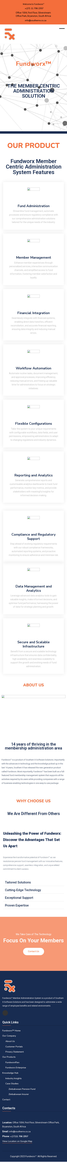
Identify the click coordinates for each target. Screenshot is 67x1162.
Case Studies (12, 1083)
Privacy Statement (14, 1051)
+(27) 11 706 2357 (34, 8)
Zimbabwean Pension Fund (22, 1089)
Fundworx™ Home (11, 1030)
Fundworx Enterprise (15, 1067)
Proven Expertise (17, 905)
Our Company (9, 1035)
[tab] (33, 882)
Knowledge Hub (10, 1072)
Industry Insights (13, 1078)
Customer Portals (14, 1046)
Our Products (9, 1056)
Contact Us (33, 951)
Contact (6, 1099)
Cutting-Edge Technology (23, 890)
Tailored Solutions (18, 882)
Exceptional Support (19, 897)
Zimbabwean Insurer (19, 1094)
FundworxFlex (12, 1062)
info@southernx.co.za (35, 20)
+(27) (13, 1136)
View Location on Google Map (17, 1141)
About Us (10, 1041)
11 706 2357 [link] (22, 1136)
